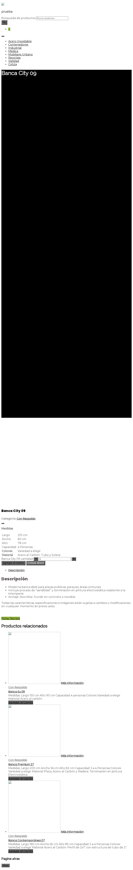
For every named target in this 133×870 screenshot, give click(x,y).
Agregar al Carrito (13, 563)
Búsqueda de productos (18, 18)
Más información (72, 683)
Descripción (16, 570)
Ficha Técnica (10, 618)
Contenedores (18, 44)
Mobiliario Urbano (20, 54)
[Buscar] (4, 22)
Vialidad (13, 61)
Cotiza (12, 64)
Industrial (15, 48)
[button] (35, 562)
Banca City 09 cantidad (17, 558)
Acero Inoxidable (20, 41)
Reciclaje (14, 57)
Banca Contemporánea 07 (26, 840)
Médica (13, 51)
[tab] (70, 570)
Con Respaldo (26, 519)
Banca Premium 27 (21, 764)
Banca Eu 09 (16, 692)
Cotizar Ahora (36, 563)
